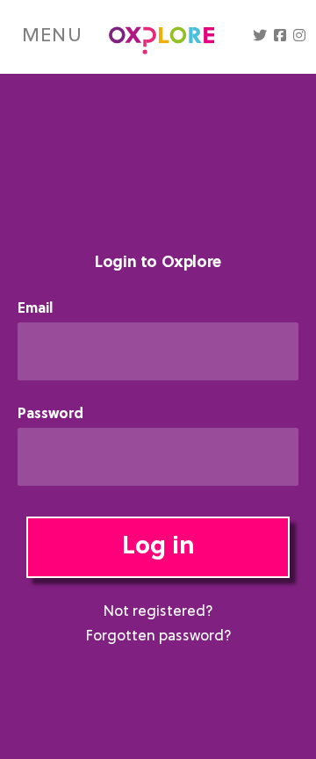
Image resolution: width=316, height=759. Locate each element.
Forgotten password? (158, 637)
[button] (260, 37)
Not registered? (158, 612)
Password (50, 415)
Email (35, 309)
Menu (52, 36)
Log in (158, 547)
